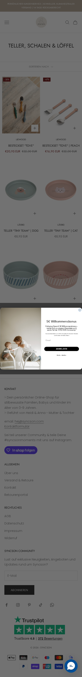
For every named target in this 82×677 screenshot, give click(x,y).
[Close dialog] (80, 310)
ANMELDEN (61, 348)
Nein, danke (61, 355)
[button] (71, 666)
